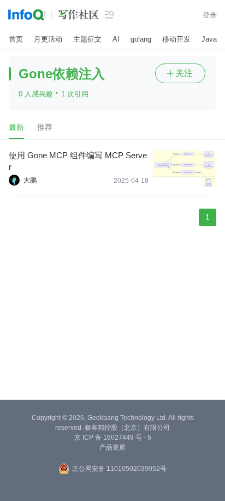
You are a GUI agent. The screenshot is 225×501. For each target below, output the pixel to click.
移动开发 (176, 39)
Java (209, 39)
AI (116, 39)
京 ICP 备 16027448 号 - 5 (112, 437)
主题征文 (87, 39)
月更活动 (48, 39)
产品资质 (112, 447)
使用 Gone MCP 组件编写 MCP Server (78, 161)
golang (141, 39)
